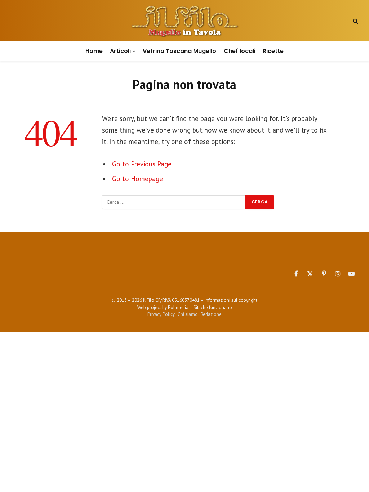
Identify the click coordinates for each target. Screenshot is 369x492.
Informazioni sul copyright (231, 300)
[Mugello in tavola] (184, 21)
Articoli (120, 51)
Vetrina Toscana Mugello (179, 51)
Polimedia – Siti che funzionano (200, 307)
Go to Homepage (137, 178)
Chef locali (239, 51)
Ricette (273, 51)
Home (94, 51)
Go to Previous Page (142, 164)
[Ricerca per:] (174, 202)
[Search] (354, 21)
